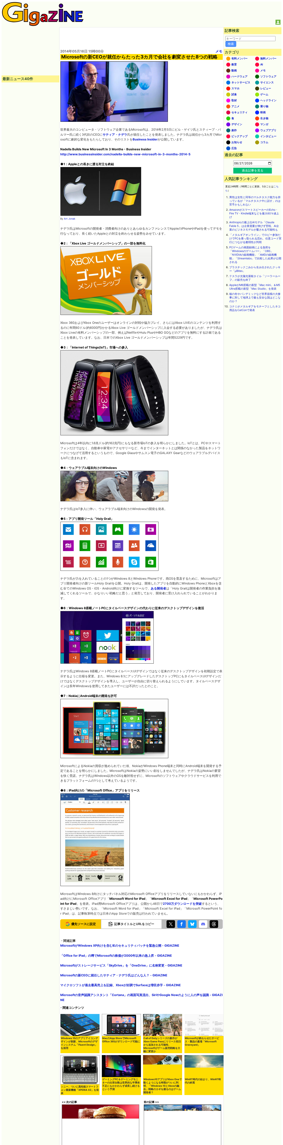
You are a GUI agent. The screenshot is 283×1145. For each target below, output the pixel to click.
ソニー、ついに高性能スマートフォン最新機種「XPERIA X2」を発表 (80, 1090)
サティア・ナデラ (115, 134)
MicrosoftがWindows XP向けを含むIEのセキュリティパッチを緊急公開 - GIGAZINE (119, 945)
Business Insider (145, 139)
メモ (218, 51)
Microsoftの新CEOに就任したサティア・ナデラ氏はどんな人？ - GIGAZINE (113, 975)
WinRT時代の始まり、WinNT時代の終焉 (203, 1081)
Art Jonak (69, 218)
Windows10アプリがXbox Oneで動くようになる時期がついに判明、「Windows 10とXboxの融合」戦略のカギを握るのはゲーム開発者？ (162, 1086)
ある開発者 (158, 588)
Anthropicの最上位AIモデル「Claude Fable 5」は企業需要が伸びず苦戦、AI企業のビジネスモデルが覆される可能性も (254, 226)
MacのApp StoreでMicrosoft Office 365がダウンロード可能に (121, 1040)
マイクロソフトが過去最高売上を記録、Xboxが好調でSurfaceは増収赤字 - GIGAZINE (120, 985)
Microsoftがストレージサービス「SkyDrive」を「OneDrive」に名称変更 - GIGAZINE (121, 965)
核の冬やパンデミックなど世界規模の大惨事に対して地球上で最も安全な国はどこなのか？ (254, 297)
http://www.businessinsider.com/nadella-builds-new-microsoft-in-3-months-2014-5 (125, 154)
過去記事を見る (252, 170)
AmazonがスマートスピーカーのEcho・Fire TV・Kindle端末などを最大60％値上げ (254, 213)
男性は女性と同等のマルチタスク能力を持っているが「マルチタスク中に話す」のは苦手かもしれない (254, 200)
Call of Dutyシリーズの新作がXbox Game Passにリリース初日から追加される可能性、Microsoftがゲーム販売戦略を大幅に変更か (162, 1045)
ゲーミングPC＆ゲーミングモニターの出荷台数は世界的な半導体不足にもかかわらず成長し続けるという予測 (121, 1084)
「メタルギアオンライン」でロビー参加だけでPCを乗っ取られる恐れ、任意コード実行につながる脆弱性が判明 (255, 238)
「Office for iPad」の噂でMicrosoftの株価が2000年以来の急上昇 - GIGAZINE (116, 955)
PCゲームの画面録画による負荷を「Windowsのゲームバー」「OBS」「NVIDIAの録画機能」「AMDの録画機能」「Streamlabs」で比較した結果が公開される (255, 255)
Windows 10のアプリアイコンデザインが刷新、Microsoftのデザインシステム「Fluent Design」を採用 (79, 1043)
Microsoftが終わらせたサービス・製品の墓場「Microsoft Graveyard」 (202, 1041)
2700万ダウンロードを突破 (182, 904)
